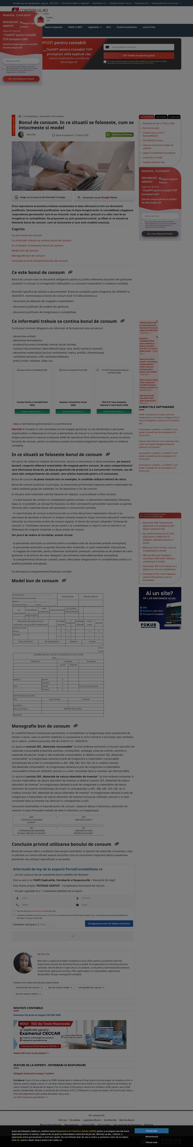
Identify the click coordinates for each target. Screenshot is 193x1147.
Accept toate (151, 1131)
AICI (19, 1140)
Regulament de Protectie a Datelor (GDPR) (76, 1131)
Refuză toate (151, 1142)
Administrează (151, 1136)
